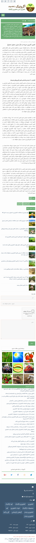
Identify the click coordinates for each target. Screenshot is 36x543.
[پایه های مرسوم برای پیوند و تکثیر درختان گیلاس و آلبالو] (7, 379)
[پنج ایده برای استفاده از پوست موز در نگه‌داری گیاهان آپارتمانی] (18, 368)
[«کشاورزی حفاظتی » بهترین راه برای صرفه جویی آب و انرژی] (18, 379)
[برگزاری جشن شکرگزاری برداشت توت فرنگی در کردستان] (29, 368)
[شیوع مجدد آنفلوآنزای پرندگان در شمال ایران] (29, 379)
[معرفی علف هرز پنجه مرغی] (7, 357)
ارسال (31, 343)
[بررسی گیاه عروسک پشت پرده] (29, 357)
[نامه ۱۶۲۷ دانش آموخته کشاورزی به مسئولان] (7, 368)
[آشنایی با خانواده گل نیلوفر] (18, 357)
